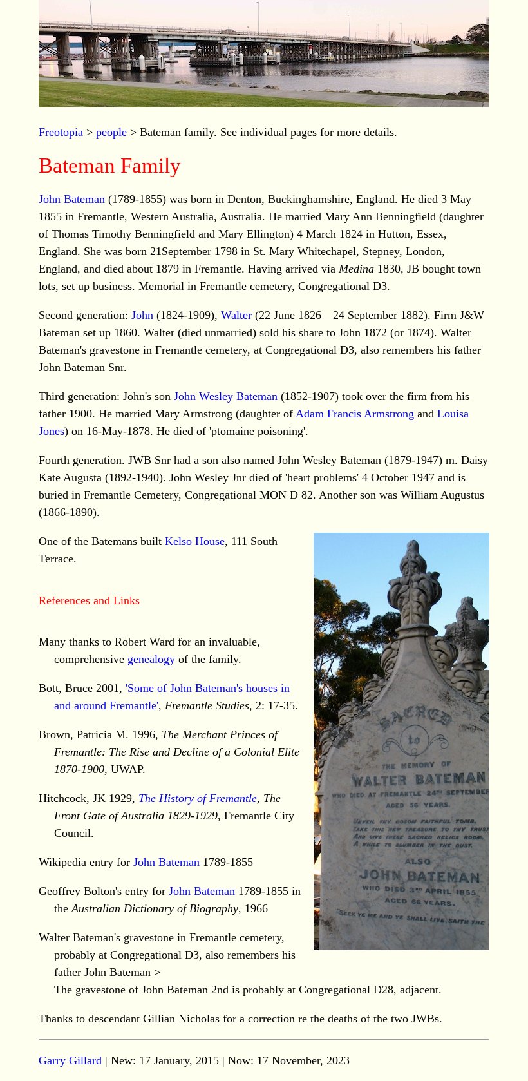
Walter (236, 315)
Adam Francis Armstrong (355, 413)
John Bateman (72, 199)
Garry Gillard (70, 1060)
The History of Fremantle (197, 798)
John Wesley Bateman (226, 396)
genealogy (151, 659)
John (142, 315)
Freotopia (61, 132)
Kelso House (195, 541)
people (111, 132)
